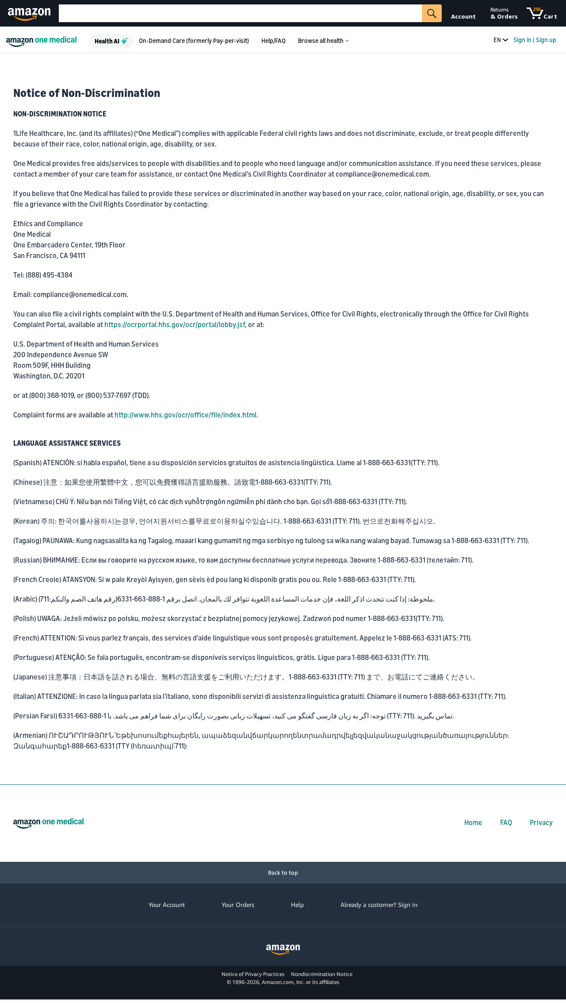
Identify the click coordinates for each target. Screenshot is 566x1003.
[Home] (44, 39)
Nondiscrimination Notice (321, 974)
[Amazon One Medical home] (48, 823)
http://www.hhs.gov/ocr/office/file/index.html (185, 414)
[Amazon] (30, 13)
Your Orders (238, 904)
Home (473, 822)
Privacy (541, 822)
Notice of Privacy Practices (253, 974)
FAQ (506, 822)
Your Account (167, 904)
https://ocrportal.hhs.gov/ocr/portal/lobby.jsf (174, 324)
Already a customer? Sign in (378, 904)
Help (297, 904)
